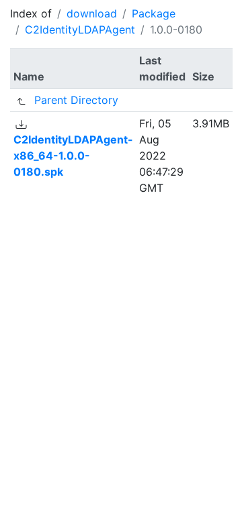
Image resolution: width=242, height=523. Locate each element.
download (92, 13)
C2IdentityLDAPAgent (80, 29)
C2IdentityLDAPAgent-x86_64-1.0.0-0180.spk (73, 155)
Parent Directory (76, 100)
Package (153, 13)
